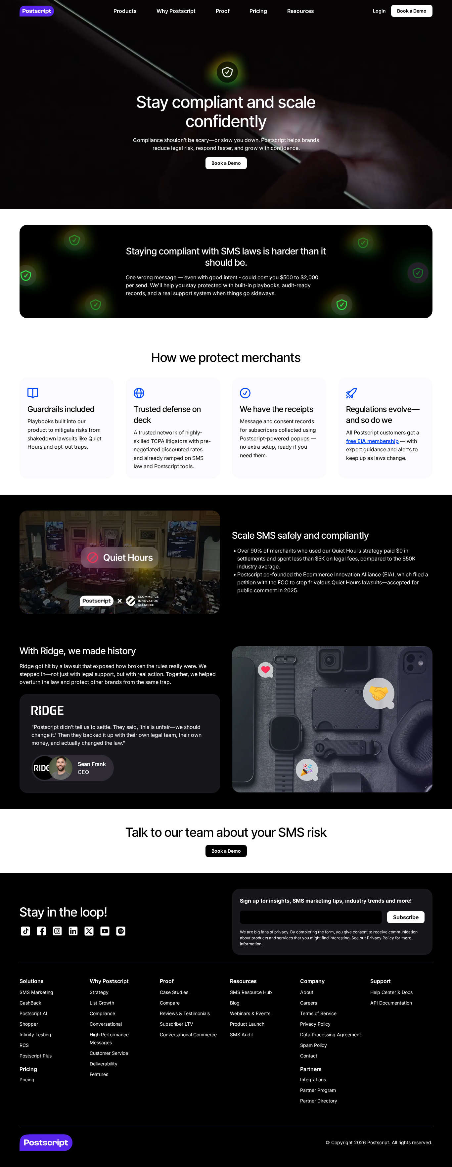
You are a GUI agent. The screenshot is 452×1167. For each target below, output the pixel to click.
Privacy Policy (315, 1024)
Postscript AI (33, 1013)
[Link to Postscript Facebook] (41, 932)
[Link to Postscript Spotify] (121, 932)
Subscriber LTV (176, 1024)
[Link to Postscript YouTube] (105, 932)
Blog (235, 1003)
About (306, 992)
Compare (170, 1003)
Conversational (106, 1024)
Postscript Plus (36, 1055)
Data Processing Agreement (330, 1034)
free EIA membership (372, 441)
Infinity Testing (35, 1034)
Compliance (102, 1013)
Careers (308, 1003)
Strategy (99, 992)
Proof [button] (223, 11)
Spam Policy (313, 1045)
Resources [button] (300, 11)
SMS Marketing (36, 992)
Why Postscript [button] (176, 11)
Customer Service (109, 1053)
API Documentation (391, 1003)
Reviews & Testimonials (185, 1013)
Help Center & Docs (391, 992)
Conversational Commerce (188, 1034)
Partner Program (318, 1090)
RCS (24, 1045)
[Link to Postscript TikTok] (25, 932)
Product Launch (247, 1024)
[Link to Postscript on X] (89, 932)
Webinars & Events (250, 1013)
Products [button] (125, 11)
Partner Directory (318, 1100)
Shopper (29, 1024)
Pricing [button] (258, 11)
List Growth (102, 1003)
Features (99, 1074)
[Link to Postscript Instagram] (57, 932)
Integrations (313, 1079)
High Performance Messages (109, 1038)
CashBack (30, 1003)
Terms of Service (318, 1013)
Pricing (27, 1079)
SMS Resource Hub (251, 992)
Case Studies (174, 992)
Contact (308, 1055)
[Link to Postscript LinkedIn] (73, 932)
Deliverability (103, 1063)
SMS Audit (241, 1034)
